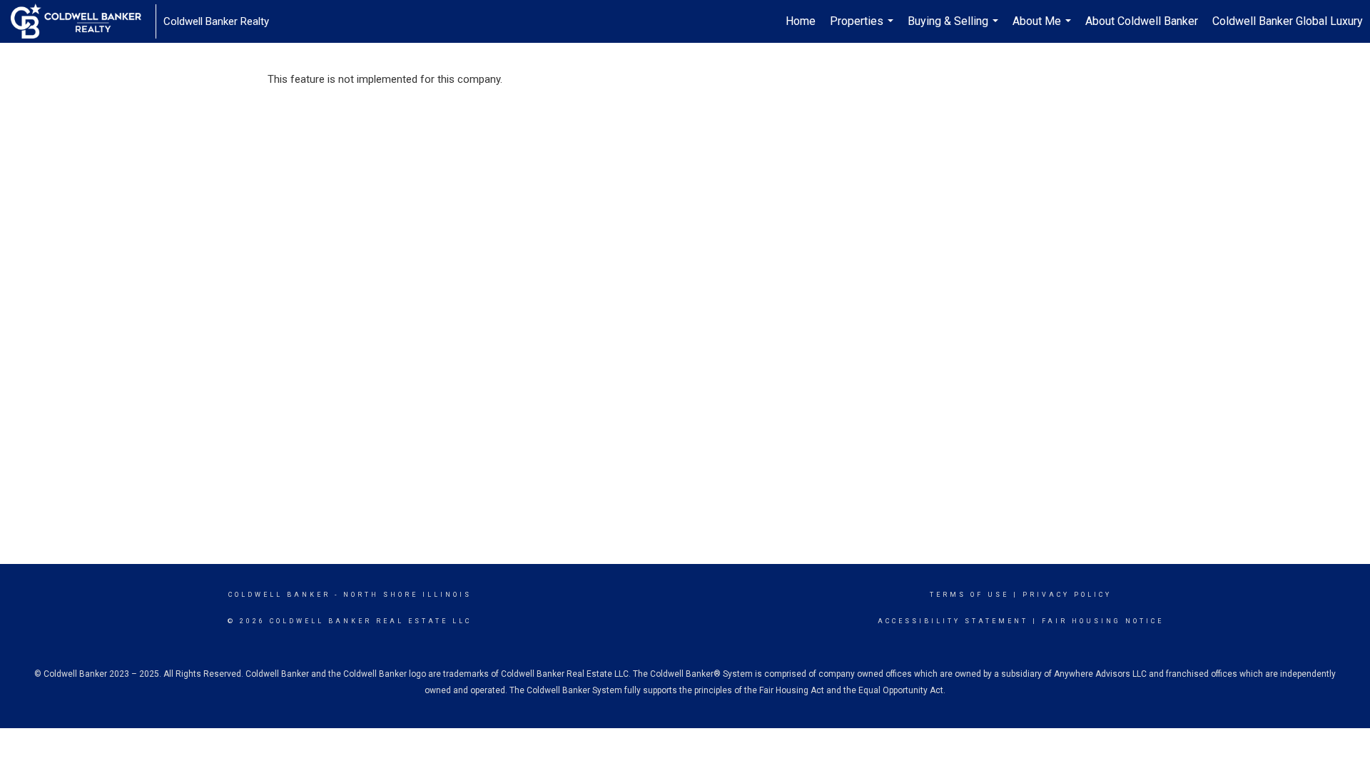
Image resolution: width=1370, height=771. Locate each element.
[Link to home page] (83, 21)
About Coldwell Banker (1141, 21)
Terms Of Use (969, 594)
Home (801, 21)
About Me (1044, 28)
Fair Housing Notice (1103, 621)
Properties (863, 28)
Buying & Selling (955, 28)
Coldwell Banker (279, 594)
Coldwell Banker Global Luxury (1287, 21)
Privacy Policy (1067, 594)
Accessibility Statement (953, 621)
